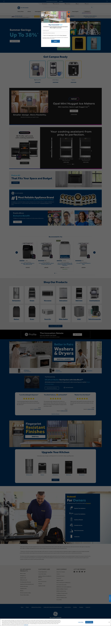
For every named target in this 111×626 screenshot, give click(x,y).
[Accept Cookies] (109, 622)
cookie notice (26, 624)
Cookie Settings (80, 622)
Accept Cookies (89, 622)
